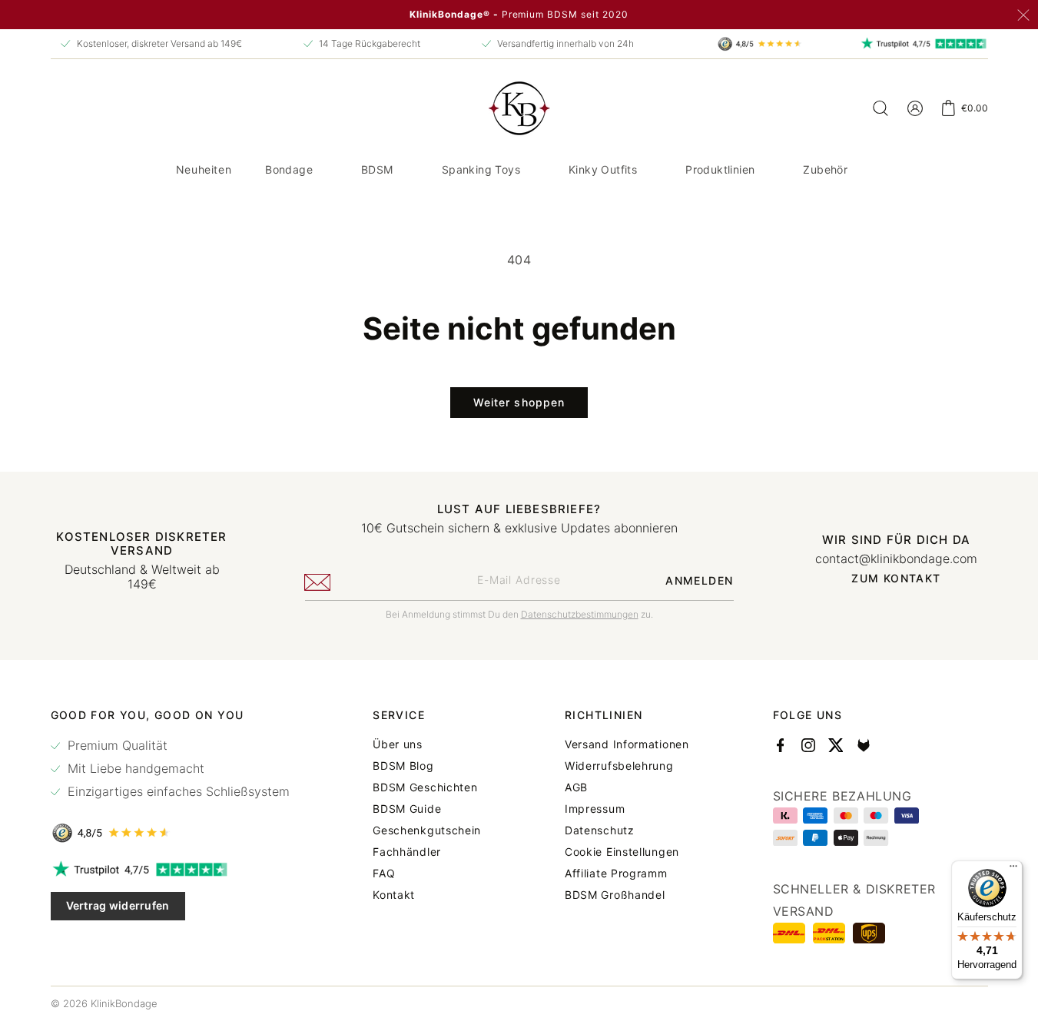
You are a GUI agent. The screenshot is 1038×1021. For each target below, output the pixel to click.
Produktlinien (719, 169)
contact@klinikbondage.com (896, 558)
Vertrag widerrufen (118, 905)
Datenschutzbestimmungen (579, 614)
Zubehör (825, 169)
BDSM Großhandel (615, 895)
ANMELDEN (699, 580)
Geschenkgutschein (427, 830)
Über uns (398, 744)
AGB (576, 787)
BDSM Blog (403, 766)
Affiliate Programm (616, 873)
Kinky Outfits (603, 169)
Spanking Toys (481, 169)
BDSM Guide (407, 809)
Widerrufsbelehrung (619, 766)
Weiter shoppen (519, 402)
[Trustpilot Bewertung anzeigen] (170, 869)
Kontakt (394, 895)
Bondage (289, 169)
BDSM (377, 169)
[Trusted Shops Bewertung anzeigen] (170, 833)
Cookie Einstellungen (622, 852)
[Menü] (1013, 869)
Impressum (595, 809)
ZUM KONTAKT (895, 578)
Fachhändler (407, 852)
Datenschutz (600, 830)
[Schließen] (1023, 15)
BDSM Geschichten (425, 787)
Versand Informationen (627, 744)
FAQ (384, 873)
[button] (295, 169)
